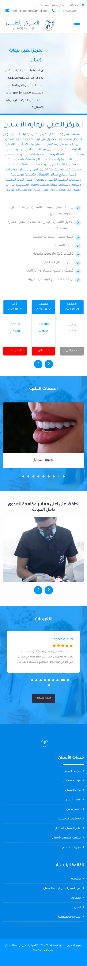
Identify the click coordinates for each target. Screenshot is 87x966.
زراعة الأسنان (73, 790)
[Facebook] (44, 743)
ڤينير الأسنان (73, 800)
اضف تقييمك (43, 698)
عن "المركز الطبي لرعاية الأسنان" (61, 888)
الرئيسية (76, 879)
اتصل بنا (76, 907)
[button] (78, 24)
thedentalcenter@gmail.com (30, 10)
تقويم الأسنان (72, 771)
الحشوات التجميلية (69, 819)
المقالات (75, 898)
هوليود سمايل (43, 460)
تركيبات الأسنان (71, 847)
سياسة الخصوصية (69, 917)
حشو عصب (73, 809)
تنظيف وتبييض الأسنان (66, 838)
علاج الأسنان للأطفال (68, 828)
